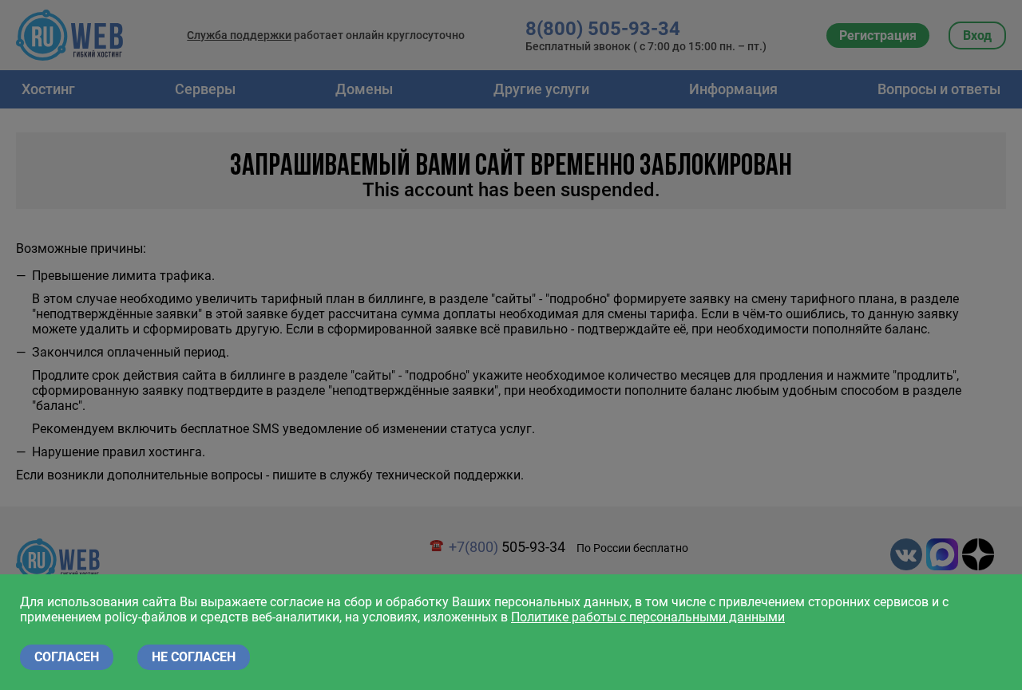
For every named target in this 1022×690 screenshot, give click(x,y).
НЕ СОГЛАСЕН (194, 656)
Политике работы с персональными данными (648, 617)
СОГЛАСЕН (66, 656)
